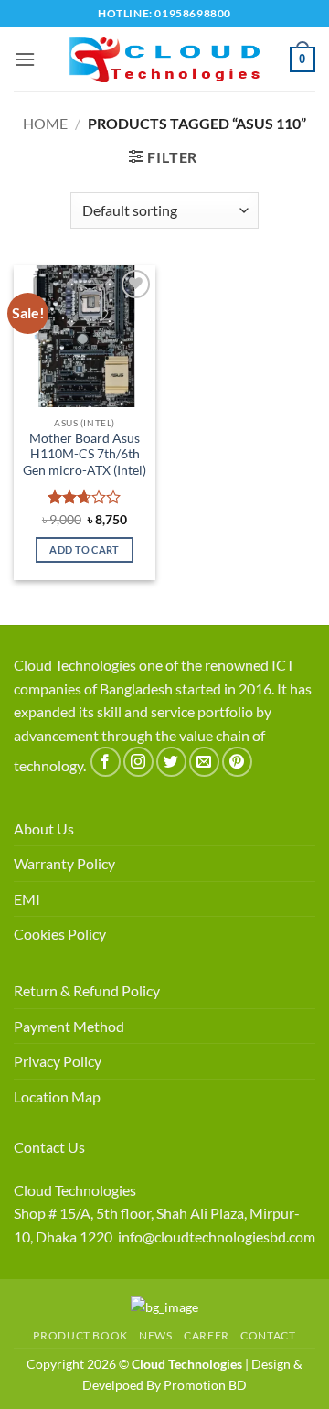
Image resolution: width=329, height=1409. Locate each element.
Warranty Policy (64, 863)
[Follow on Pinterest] (237, 762)
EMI (27, 899)
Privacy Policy (57, 1061)
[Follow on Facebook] (105, 762)
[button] (25, 59)
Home (45, 123)
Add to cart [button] (84, 549)
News (155, 1335)
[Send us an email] (204, 762)
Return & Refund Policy (87, 990)
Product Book (80, 1335)
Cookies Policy (60, 933)
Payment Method (69, 1026)
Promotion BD (205, 1385)
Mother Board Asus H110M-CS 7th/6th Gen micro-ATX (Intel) (84, 454)
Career (206, 1335)
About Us (44, 828)
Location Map (57, 1096)
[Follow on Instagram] (138, 762)
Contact (267, 1335)
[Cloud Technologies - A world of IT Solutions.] (164, 59)
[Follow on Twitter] (171, 762)
